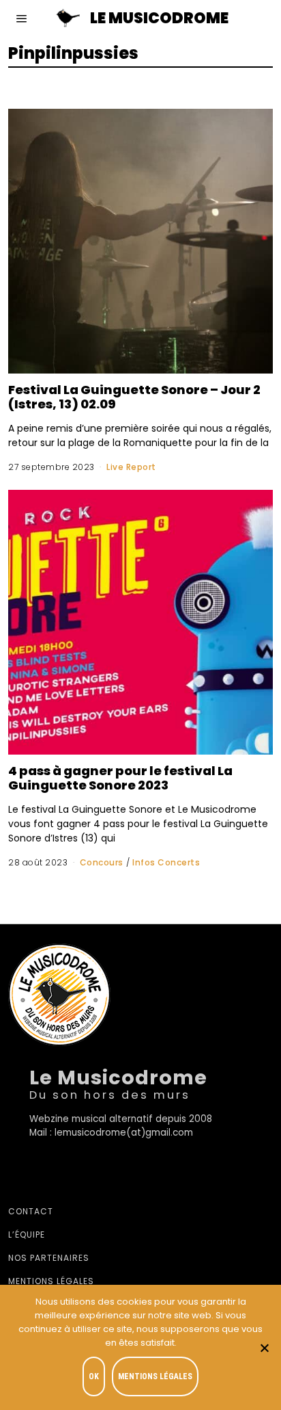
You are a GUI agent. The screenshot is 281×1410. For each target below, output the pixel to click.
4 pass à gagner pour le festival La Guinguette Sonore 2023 (120, 778)
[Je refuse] (264, 1348)
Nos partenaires (48, 1258)
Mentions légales (51, 1281)
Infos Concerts (166, 862)
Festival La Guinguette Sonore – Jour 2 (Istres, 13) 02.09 (134, 397)
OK (94, 1376)
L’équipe (26, 1234)
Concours (101, 862)
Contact (30, 1211)
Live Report (131, 467)
